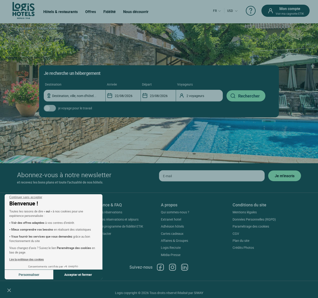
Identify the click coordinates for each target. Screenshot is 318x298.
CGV (236, 233)
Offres (90, 11)
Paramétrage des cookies (251, 226)
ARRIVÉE (112, 84)
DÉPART (147, 84)
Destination (53, 84)
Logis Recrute (171, 247)
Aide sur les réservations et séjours (114, 219)
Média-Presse (170, 255)
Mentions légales (245, 212)
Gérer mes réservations (105, 212)
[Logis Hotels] (23, 10)
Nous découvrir (136, 11)
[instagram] (172, 267)
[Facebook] (160, 267)
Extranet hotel (171, 219)
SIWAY (198, 293)
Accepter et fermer (78, 274)
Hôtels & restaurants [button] (60, 11)
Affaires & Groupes (174, 240)
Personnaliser (29, 274)
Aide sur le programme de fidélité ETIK (116, 226)
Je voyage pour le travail (75, 108)
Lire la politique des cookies (26, 259)
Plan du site (241, 240)
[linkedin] (184, 267)
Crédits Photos (243, 247)
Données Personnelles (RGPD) (254, 219)
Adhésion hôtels (172, 226)
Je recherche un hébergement (72, 73)
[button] (9, 290)
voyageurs (185, 84)
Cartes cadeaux (172, 233)
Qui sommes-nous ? (175, 212)
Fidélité (109, 11)
